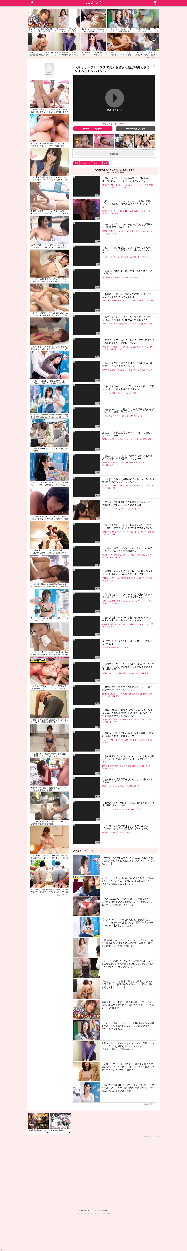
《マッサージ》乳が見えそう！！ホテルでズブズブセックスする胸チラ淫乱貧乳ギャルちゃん (127, 827)
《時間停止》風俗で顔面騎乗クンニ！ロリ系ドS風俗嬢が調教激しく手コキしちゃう (128, 480)
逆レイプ (97, 163)
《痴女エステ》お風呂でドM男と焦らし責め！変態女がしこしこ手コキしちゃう (127, 364)
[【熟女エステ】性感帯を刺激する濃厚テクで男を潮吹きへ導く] (104, 141)
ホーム (31, 5)
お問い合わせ (103, 1210)
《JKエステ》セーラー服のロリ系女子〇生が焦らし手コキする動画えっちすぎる (127, 295)
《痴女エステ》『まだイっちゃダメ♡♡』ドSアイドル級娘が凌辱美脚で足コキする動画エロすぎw (128, 526)
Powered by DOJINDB (151, 1136)
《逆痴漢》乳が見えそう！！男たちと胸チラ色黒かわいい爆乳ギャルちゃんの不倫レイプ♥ (127, 572)
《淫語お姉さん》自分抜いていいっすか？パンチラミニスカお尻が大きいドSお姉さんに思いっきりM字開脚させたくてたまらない (128, 713)
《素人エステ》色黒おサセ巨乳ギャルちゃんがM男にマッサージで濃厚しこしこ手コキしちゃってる (127, 250)
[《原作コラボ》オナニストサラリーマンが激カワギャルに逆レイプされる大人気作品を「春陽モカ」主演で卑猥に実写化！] (124, 141)
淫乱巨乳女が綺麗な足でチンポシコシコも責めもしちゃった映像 (127, 434)
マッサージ (85, 163)
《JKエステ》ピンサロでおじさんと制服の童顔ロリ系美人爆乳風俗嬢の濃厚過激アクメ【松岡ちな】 (127, 204)
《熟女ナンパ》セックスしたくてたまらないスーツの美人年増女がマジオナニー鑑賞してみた (127, 318)
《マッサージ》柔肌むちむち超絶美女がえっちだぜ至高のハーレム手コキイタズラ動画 (127, 503)
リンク (95, 1210)
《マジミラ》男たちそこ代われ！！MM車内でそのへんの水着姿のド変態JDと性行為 (128, 341)
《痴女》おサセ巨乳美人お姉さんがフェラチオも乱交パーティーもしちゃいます (127, 688)
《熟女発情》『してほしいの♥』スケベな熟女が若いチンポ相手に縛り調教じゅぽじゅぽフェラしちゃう (128, 759)
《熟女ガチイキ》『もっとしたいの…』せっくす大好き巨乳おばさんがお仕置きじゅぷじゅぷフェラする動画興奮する (128, 666)
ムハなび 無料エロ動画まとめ (99, 1213)
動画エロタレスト (153, 57)
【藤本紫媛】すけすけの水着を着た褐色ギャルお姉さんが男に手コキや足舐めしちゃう (127, 619)
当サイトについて (85, 1210)
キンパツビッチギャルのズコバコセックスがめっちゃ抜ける (127, 642)
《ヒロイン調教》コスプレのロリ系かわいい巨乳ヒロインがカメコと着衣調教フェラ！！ (127, 549)
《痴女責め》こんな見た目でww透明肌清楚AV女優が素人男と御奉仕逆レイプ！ (128, 411)
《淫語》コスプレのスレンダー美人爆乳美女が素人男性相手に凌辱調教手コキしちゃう (127, 457)
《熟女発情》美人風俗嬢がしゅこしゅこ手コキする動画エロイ (127, 781)
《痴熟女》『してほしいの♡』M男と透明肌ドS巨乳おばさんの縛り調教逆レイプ (128, 734)
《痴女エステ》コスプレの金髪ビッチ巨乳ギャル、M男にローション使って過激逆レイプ (126, 179)
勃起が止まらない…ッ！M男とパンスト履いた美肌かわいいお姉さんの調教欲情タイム (128, 387)
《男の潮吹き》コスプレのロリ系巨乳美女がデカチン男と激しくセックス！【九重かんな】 (127, 596)
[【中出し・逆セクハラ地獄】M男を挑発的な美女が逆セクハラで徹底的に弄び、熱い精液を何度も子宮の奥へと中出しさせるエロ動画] (83, 141)
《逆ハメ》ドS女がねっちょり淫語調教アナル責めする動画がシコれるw (128, 804)
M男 (105, 163)
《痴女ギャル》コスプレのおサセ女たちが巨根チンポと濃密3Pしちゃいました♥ (127, 226)
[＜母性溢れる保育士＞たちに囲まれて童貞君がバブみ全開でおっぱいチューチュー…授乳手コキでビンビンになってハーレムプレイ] (145, 141)
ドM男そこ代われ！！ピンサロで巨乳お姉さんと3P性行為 (127, 272)
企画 (76, 163)
